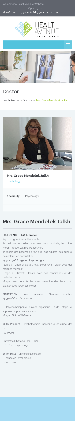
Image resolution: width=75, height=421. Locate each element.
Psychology (14, 181)
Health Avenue (11, 100)
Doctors (27, 100)
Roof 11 (55, 404)
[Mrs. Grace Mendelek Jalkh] (37, 143)
